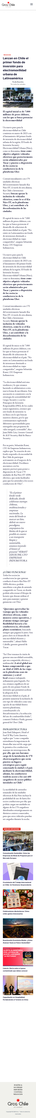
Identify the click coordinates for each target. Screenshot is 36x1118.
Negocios (7, 55)
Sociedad (18, 1087)
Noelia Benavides (18, 82)
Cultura (18, 1092)
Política (18, 1085)
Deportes (18, 1090)
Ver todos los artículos (18, 84)
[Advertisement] (18, 30)
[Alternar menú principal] (31, 4)
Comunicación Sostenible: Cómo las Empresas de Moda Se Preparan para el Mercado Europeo (17, 855)
